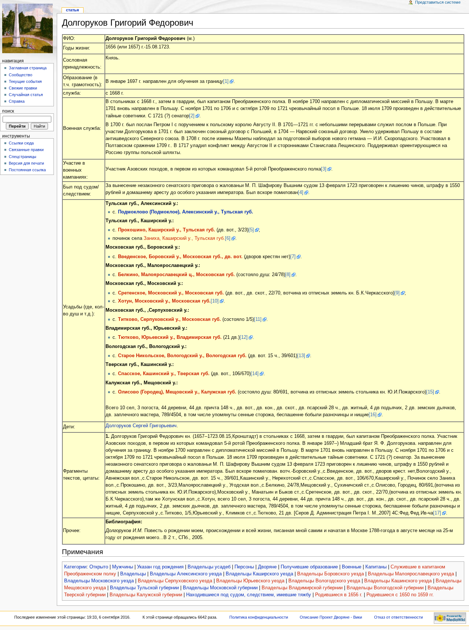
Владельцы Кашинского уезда (398, 580)
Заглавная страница (28, 68)
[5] (251, 229)
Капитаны (376, 566)
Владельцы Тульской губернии (144, 587)
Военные (351, 566)
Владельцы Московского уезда (99, 580)
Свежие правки (23, 88)
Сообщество (20, 75)
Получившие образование (309, 566)
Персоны (244, 566)
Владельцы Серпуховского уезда (175, 580)
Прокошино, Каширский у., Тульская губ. (166, 229)
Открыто (98, 566)
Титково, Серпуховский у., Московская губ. (169, 319)
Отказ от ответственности (398, 617)
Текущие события (25, 81)
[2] (192, 115)
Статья (72, 10)
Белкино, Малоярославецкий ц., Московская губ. (176, 274)
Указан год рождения (160, 566)
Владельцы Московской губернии (220, 587)
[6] (227, 238)
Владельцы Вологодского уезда (324, 580)
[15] (430, 392)
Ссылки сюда (21, 143)
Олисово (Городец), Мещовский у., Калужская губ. (177, 392)
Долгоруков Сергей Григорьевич (141, 425)
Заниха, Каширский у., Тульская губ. (184, 238)
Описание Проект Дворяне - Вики (331, 617)
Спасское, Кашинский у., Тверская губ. (164, 373)
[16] (373, 414)
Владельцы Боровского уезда (330, 573)
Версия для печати (26, 163)
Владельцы (133, 573)
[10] (215, 301)
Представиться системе (438, 2)
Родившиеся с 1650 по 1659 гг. (400, 594)
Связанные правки (26, 149)
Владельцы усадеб (209, 566)
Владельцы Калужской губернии (146, 594)
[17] (437, 513)
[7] (293, 256)
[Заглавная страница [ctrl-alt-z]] (28, 28)
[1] (226, 81)
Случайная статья (26, 94)
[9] (397, 293)
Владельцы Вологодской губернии (385, 587)
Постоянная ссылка (27, 170)
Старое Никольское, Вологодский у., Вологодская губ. (182, 355)
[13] (301, 355)
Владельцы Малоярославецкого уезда (411, 573)
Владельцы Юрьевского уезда (250, 580)
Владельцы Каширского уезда (259, 573)
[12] (244, 337)
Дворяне (267, 566)
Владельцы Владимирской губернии (302, 587)
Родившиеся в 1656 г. (338, 594)
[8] (288, 274)
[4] (300, 192)
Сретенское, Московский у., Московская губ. (171, 293)
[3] (323, 169)
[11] (258, 319)
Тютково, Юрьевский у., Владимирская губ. (170, 337)
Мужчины (122, 566)
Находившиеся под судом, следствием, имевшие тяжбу (248, 594)
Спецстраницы (22, 156)
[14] (255, 373)
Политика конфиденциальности (258, 617)
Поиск (8, 111)
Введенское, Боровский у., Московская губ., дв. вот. (180, 256)
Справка (17, 101)
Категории (75, 566)
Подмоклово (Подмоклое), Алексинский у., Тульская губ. (185, 212)
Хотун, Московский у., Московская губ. (164, 301)
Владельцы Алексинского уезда (186, 573)
